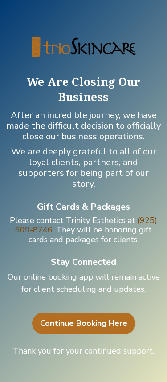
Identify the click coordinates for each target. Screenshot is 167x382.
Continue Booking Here (83, 323)
